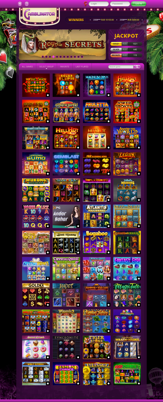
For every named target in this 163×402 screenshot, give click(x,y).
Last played (82, 66)
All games (27, 66)
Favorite (64, 66)
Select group (46, 66)
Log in (138, 4)
